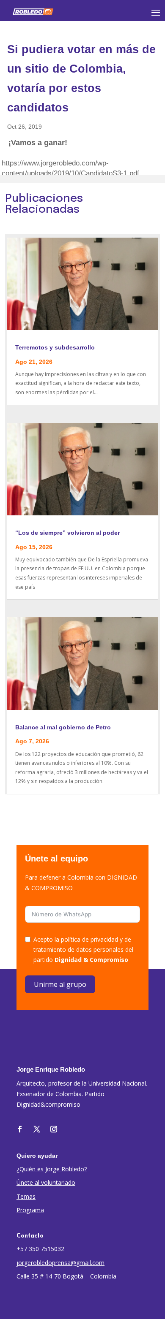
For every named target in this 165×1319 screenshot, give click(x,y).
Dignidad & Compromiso (91, 960)
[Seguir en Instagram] (53, 1129)
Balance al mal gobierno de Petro (63, 727)
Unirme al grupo (60, 984)
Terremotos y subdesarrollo (55, 347)
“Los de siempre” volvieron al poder (67, 532)
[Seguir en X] (37, 1129)
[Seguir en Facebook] (20, 1129)
